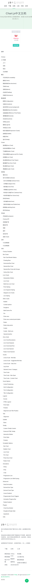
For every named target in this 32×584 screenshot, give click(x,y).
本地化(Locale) (6, 127)
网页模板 (7, 557)
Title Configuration (7, 393)
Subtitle (4, 419)
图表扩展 (4, 225)
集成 (3, 68)
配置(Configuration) (7, 101)
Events (4, 399)
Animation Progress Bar (8, 499)
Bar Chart (5, 446)
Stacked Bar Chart (7, 266)
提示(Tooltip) (5, 139)
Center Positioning (7, 384)
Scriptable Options (7, 443)
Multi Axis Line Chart (8, 284)
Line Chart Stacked (7, 348)
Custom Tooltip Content (8, 428)
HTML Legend (6, 402)
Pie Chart (5, 455)
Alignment (5, 416)
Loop (3, 472)
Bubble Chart (6, 449)
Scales (4, 354)
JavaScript (14, 564)
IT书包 (15, 574)
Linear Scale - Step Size (9, 363)
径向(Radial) (5, 198)
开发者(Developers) (7, 216)
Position (4, 407)
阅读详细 (16, 45)
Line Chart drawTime (8, 346)
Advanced (5, 481)
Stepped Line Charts (8, 292)
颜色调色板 (20, 559)
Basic (4, 422)
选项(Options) (5, 89)
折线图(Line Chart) (7, 157)
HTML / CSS (13, 555)
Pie (3, 313)
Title (3, 413)
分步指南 (4, 71)
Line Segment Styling (8, 289)
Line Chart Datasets (7, 343)
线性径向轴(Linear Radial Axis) (10, 204)
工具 (18, 6)
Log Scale (5, 366)
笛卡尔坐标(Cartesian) (8, 177)
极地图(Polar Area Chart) (8, 163)
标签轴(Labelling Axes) (8, 207)
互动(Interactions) (6, 118)
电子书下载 (7, 561)
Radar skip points (7, 325)
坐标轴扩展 (5, 222)
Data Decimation (7, 484)
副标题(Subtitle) (6, 133)
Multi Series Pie (6, 310)
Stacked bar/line (6, 334)
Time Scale (5, 372)
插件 (3, 231)
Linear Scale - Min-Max (8, 357)
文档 (14, 6)
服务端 (13, 562)
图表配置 (3, 98)
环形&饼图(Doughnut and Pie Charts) (12, 154)
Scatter (4, 328)
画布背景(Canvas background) (10, 107)
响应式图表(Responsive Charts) (10, 130)
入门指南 (3, 60)
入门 (3, 62)
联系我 (3, 579)
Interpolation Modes (7, 278)
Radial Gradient (6, 502)
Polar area (5, 316)
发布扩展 (4, 233)
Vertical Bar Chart (7, 272)
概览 (2, 74)
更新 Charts (5, 236)
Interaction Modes (7, 434)
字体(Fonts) (5, 86)
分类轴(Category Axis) (8, 183)
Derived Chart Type (7, 490)
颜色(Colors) (5, 80)
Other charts (5, 298)
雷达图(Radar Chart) (7, 166)
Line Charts (5, 275)
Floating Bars (6, 260)
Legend (4, 396)
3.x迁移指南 (5, 245)
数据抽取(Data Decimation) (9, 110)
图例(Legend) (5, 124)
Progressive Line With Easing (10, 478)
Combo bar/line (6, 304)
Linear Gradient (6, 493)
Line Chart (5, 281)
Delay (4, 466)
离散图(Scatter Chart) (7, 169)
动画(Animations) (6, 104)
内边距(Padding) (6, 92)
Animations (5, 463)
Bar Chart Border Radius (9, 257)
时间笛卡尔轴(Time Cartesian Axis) (11, 192)
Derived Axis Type (7, 487)
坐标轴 (3, 172)
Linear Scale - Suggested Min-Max (11, 360)
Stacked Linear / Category (9, 369)
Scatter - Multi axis (7, 331)
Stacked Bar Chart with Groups (10, 269)
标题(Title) (5, 136)
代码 (22, 6)
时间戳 (19, 554)
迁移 (2, 239)
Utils (3, 517)
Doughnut (5, 307)
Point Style (5, 404)
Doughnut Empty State (8, 511)
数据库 (13, 559)
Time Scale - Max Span (8, 375)
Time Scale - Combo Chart (9, 378)
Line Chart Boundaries (8, 340)
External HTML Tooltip (8, 431)
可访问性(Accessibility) (8, 77)
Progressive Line (7, 475)
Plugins (4, 505)
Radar (4, 322)
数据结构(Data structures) (9, 83)
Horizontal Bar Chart (8, 263)
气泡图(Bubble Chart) (8, 151)
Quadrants (5, 514)
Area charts (5, 337)
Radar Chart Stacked (8, 351)
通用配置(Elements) (7, 116)
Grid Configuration (7, 387)
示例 (2, 248)
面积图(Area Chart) (7, 145)
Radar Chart (5, 460)
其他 (6, 564)
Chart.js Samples (6, 251)
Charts (3, 142)
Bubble (4, 301)
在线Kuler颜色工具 (22, 563)
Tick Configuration (7, 390)
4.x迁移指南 (5, 242)
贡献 (3, 228)
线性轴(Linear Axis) (7, 186)
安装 (3, 65)
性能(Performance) (7, 95)
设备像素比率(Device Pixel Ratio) (11, 113)
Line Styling (5, 295)
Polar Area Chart (7, 458)
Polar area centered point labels (11, 319)
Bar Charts (5, 254)
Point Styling (5, 287)
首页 (5, 6)
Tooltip (4, 425)
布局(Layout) (5, 121)
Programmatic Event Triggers (10, 496)
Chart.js (3, 57)
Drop (3, 469)
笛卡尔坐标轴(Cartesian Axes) (10, 180)
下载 (9, 6)
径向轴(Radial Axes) (8, 201)
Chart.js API (5, 219)
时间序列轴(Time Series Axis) (10, 195)
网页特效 (7, 554)
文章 (26, 6)
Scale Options (6, 381)
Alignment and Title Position (10, 410)
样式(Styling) (5, 210)
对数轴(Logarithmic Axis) (9, 189)
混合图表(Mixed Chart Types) (10, 160)
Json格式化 (20, 557)
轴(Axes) (4, 175)
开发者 (3, 213)
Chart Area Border (7, 508)
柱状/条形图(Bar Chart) (8, 148)
